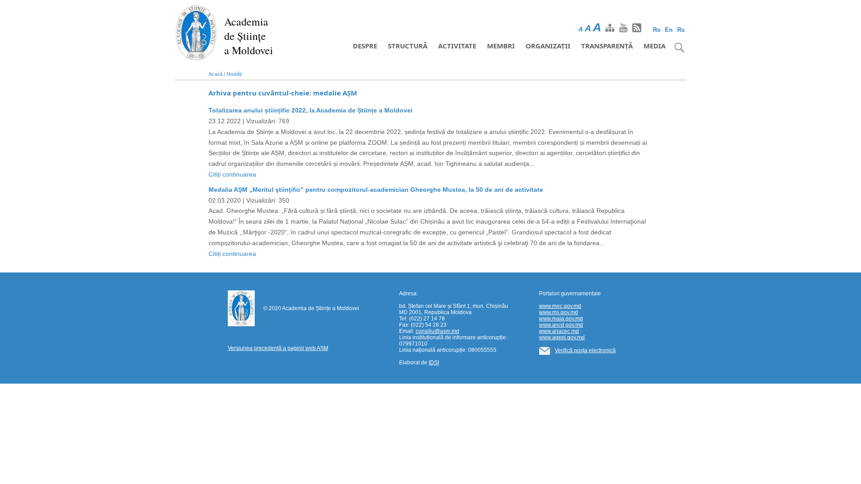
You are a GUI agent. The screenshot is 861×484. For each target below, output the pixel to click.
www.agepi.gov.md (562, 337)
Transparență (607, 45)
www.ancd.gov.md (561, 325)
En (669, 29)
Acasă (215, 74)
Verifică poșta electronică (585, 350)
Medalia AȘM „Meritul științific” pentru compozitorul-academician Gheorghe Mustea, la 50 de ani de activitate (376, 189)
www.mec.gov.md (560, 306)
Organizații (548, 45)
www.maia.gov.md (561, 318)
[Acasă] (196, 32)
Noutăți (234, 74)
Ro (657, 29)
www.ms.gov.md (558, 312)
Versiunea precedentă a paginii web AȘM (278, 348)
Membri (501, 45)
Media (654, 45)
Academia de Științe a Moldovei (248, 35)
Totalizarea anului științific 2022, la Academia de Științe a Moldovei (311, 110)
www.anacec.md (559, 331)
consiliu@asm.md (437, 331)
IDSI (434, 362)
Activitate (457, 45)
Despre (365, 45)
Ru (681, 29)
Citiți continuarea (232, 174)
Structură (407, 45)
